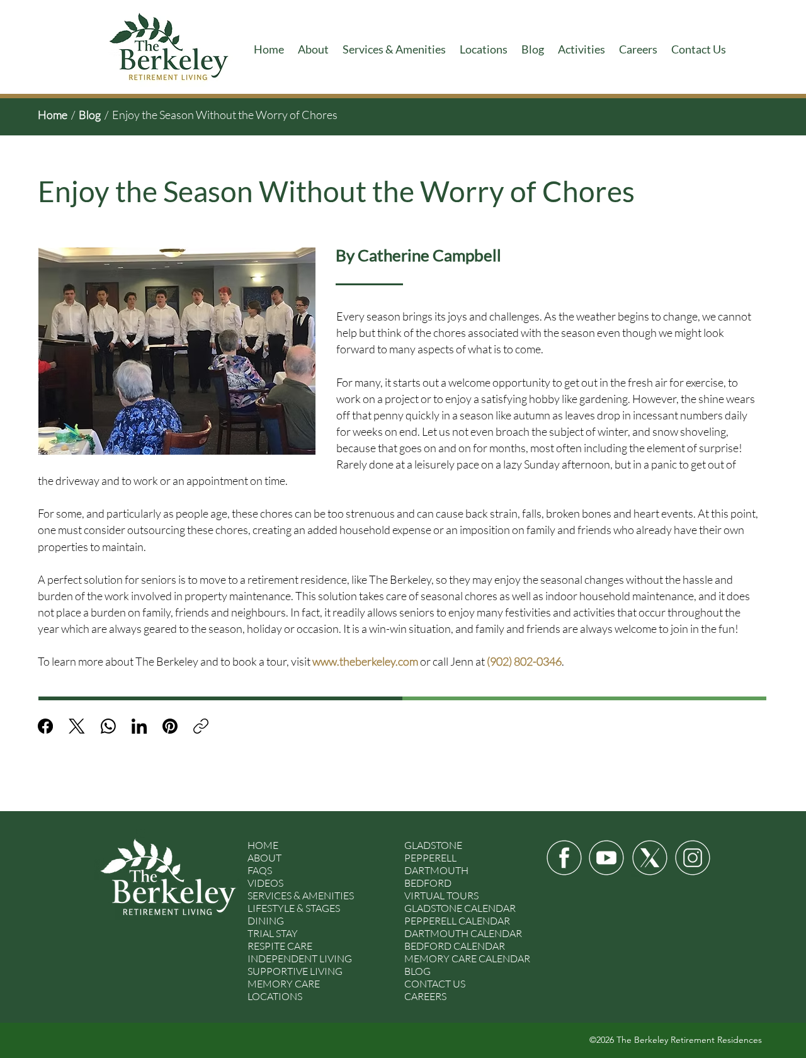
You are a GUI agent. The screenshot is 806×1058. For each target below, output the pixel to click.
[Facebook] (45, 726)
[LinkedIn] (139, 726)
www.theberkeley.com (365, 661)
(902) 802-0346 (524, 661)
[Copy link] (200, 726)
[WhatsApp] (108, 726)
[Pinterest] (170, 726)
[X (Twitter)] (77, 726)
